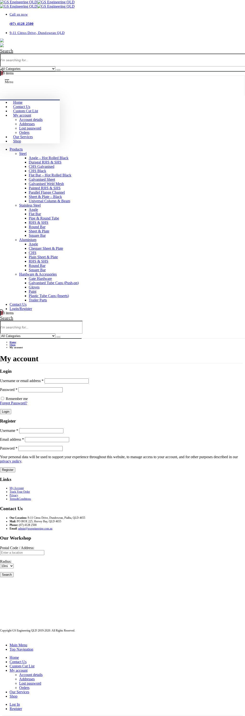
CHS (32, 253)
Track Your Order (20, 491)
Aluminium (27, 240)
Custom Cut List (25, 111)
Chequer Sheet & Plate (46, 248)
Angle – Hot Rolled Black (48, 158)
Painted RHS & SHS (45, 188)
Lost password (30, 128)
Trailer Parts (38, 300)
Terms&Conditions (20, 499)
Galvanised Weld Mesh (46, 184)
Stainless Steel (30, 205)
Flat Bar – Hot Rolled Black (50, 175)
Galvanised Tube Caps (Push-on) (54, 283)
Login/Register (21, 309)
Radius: (5, 561)
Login (5, 411)
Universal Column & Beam (49, 201)
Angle (33, 210)
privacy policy (10, 461)
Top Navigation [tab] (21, 649)
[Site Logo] (37, 2)
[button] (6, 50)
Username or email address (22, 381)
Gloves (34, 287)
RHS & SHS (38, 222)
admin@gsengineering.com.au (35, 528)
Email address (12, 439)
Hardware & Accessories (38, 274)
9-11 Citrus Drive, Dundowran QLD (37, 33)
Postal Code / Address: (17, 548)
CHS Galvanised (41, 166)
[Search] (58, 70)
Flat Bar (35, 214)
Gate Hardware (40, 278)
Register (7, 470)
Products (16, 149)
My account (22, 115)
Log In (15, 704)
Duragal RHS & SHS (45, 162)
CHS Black (37, 171)
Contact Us (21, 107)
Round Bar (37, 227)
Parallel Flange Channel (47, 192)
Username (9, 430)
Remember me (17, 399)
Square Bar (37, 235)
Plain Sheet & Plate (43, 257)
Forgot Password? (13, 403)
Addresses (27, 124)
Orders (24, 132)
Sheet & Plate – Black (45, 197)
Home (17, 102)
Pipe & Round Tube (44, 218)
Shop (17, 141)
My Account (17, 488)
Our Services (23, 137)
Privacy (14, 495)
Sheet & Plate (39, 231)
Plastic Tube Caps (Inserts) (49, 296)
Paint (32, 291)
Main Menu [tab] (18, 645)
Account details (31, 120)
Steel (23, 154)
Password (8, 390)
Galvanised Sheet (42, 179)
